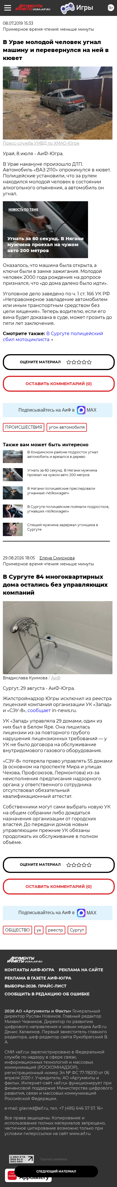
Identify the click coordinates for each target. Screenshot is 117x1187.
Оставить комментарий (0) (59, 383)
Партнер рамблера (53, 1159)
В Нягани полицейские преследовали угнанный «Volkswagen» (61, 490)
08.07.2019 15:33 (18, 23)
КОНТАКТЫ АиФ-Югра (29, 969)
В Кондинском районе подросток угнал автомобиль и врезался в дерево (62, 454)
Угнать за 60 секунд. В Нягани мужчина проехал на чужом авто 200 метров (62, 472)
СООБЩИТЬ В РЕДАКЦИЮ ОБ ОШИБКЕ (47, 994)
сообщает (39, 710)
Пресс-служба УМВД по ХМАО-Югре (41, 143)
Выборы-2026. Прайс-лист (35, 986)
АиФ (55, 677)
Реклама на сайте (81, 969)
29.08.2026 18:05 (19, 558)
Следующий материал (56, 1171)
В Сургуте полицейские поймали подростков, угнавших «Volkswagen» (68, 509)
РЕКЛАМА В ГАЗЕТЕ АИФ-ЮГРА (38, 978)
